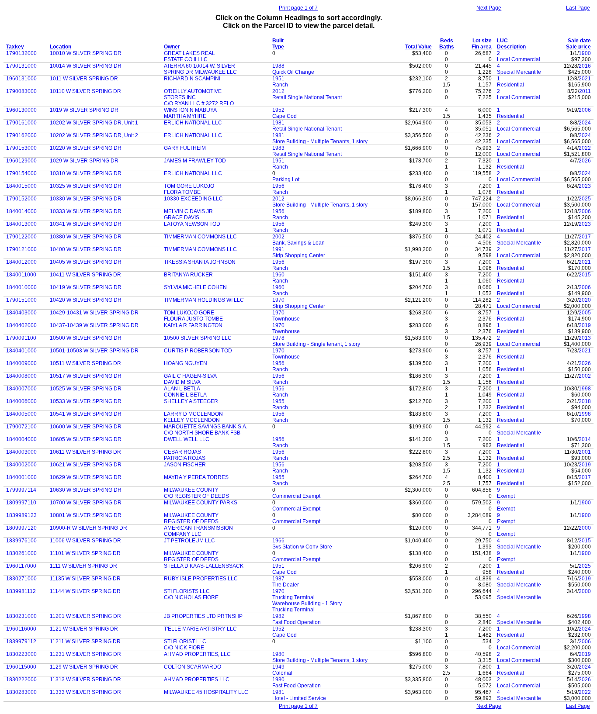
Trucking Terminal (293, 597)
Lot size (482, 41)
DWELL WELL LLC (186, 439)
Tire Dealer (285, 585)
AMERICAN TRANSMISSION (198, 528)
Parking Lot (285, 179)
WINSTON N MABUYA (190, 110)
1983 (278, 148)
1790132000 (21, 53)
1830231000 (21, 616)
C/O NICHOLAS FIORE (191, 597)
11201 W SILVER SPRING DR (85, 616)
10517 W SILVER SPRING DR (85, 376)
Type (278, 47)
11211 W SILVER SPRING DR (85, 641)
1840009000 (21, 363)
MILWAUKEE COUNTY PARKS (200, 503)
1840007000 (21, 389)
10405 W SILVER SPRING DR (85, 262)
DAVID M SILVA (182, 382)
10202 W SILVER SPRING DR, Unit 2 (94, 135)
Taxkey (15, 47)
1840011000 (21, 275)
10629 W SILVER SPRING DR (85, 477)
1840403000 (21, 313)
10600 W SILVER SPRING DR (85, 427)
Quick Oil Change (293, 72)
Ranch (280, 85)
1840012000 (21, 262)
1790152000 (21, 199)
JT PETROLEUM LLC (189, 541)
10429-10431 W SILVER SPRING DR (94, 313)
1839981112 (21, 591)
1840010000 (21, 287)
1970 (278, 300)
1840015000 (21, 186)
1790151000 (21, 300)
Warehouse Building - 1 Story (307, 603)
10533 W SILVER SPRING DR (85, 401)
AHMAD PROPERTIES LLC (196, 679)
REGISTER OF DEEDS (191, 521)
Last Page (578, 8)
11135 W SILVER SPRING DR (85, 579)
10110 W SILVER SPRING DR (85, 91)
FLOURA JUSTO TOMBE (193, 319)
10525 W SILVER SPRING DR (85, 389)
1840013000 (21, 224)
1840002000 (21, 465)
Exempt (506, 496)
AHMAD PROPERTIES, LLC (197, 654)
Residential (510, 85)
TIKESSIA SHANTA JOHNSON (200, 262)
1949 (278, 667)
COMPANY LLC (182, 534)
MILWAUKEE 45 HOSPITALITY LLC (206, 692)
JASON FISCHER (185, 465)
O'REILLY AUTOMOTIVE (193, 91)
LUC (502, 41)
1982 (278, 616)
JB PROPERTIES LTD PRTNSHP (203, 616)
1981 (278, 123)
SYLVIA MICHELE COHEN (195, 287)
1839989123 (21, 515)
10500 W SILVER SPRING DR (85, 338)
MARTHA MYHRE (185, 116)
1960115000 (21, 667)
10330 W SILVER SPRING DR (85, 199)
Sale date (579, 41)
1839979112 (21, 641)
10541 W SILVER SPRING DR (85, 414)
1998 (585, 389)
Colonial (282, 673)
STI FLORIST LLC (185, 641)
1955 (278, 401)
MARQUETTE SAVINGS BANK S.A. (205, 427)
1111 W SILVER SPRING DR (83, 566)
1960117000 (21, 566)
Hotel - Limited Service (299, 698)
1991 (278, 249)
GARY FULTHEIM (185, 148)
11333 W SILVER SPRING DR (85, 692)
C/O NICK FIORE (184, 648)
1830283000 (21, 692)
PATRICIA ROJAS (184, 458)
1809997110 (21, 503)
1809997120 (21, 528)
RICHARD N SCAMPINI (192, 79)
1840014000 (21, 211)
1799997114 (21, 490)
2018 (585, 401)
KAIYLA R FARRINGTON (193, 325)
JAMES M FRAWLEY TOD (195, 161)
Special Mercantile (519, 72)
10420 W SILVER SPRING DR (85, 300)
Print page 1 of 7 (298, 8)
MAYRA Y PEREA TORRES (196, 477)
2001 (585, 452)
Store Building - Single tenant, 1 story (316, 344)
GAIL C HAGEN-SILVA (190, 376)
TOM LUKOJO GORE (189, 313)
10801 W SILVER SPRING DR (85, 515)
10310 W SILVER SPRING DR (85, 173)
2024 (585, 123)
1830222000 (21, 679)
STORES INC (180, 97)
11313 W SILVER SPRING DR (85, 679)
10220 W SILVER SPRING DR (85, 148)
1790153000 (21, 148)
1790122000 (21, 237)
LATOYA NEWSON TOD (192, 224)
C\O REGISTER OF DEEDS (196, 496)
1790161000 (21, 123)
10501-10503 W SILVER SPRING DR (94, 351)
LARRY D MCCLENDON (193, 414)
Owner (172, 47)
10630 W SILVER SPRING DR (85, 490)
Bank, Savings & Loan (298, 243)
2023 (585, 186)
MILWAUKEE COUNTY (191, 490)
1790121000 (21, 249)
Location (60, 47)
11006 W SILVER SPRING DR (85, 541)
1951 (278, 79)
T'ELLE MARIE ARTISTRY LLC (200, 629)
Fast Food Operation (296, 622)
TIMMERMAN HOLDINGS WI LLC (204, 300)
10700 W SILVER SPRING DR (85, 503)
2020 (585, 300)
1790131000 (21, 66)
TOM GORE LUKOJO (189, 186)
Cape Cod (284, 116)
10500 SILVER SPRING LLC (198, 338)
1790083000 (21, 91)
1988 (278, 66)
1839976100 (21, 541)
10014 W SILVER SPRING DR (85, 66)
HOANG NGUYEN (185, 363)
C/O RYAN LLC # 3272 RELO (199, 103)
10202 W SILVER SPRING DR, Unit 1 (94, 123)
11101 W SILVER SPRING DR (85, 553)
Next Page (488, 8)
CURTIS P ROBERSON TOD (198, 351)
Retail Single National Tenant (307, 97)
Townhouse (286, 319)
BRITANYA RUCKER (188, 275)
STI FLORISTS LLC (187, 591)
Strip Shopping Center (298, 255)
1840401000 (21, 351)
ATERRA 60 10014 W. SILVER (199, 66)
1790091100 (21, 338)
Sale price (578, 47)
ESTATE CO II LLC (186, 59)
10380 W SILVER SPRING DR (85, 237)
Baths (446, 47)
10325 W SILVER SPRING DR (85, 186)
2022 (585, 148)
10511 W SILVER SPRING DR (85, 363)
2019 (585, 325)
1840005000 (21, 414)
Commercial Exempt (296, 496)
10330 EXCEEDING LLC (193, 199)
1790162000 (21, 135)
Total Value (418, 47)
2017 (585, 237)
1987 (278, 579)
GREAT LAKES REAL (189, 53)
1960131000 (21, 79)
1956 (278, 186)
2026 (585, 161)
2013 (585, 338)
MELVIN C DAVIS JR (188, 211)
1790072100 (21, 427)
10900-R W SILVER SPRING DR (88, 528)
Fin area (482, 47)
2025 (585, 199)
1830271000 (21, 579)
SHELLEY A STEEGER (191, 401)
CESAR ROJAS (182, 452)
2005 (585, 313)
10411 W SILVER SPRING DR (85, 275)
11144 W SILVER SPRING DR (85, 591)
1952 (278, 110)
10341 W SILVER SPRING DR (85, 224)
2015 (585, 275)
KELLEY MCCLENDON (192, 420)
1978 (278, 338)
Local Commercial (518, 59)
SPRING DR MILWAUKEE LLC (200, 72)
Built (278, 41)
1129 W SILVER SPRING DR (84, 667)
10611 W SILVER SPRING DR (85, 452)
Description (511, 47)
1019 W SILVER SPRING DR (84, 110)
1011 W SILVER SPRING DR (84, 79)
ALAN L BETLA (182, 389)
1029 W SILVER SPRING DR (84, 161)
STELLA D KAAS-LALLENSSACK (203, 566)
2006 (585, 110)
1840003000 (21, 452)
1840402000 (21, 325)
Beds (446, 41)
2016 (585, 66)
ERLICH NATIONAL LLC (193, 123)
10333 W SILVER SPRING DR (85, 211)
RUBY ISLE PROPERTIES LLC (201, 579)
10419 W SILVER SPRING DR (85, 287)
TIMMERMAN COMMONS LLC (200, 237)
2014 (585, 439)
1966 (278, 541)
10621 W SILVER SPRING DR (85, 465)
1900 (585, 53)
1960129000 (21, 161)
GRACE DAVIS (181, 217)
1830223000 (21, 654)
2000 (585, 528)
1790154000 (21, 173)
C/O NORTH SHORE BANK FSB (202, 433)
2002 (278, 237)
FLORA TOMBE (182, 192)
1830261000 (21, 553)
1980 (278, 654)
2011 (585, 91)
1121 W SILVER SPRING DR (84, 629)
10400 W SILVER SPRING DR (85, 249)
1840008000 (21, 376)
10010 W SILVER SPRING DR (85, 53)
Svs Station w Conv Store (302, 547)
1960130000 (21, 110)
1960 (278, 275)
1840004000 (21, 439)
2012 (278, 91)
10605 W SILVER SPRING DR (85, 439)
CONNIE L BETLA (185, 395)
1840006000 (21, 401)
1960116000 (21, 629)
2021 (585, 79)
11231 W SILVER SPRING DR (85, 654)
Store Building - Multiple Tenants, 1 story (320, 141)
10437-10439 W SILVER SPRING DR (94, 325)
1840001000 (21, 477)
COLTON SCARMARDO (192, 667)
